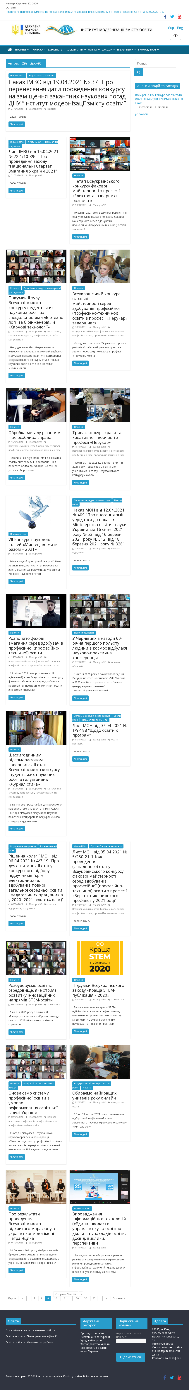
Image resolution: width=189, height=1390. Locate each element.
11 (63, 1298)
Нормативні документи (41, 75)
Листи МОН (80, 846)
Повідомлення (18, 534)
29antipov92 (35, 108)
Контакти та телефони (166, 1358)
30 (85, 1298)
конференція (41, 335)
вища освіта (53, 331)
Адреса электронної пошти (128, 1335)
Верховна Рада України (95, 1337)
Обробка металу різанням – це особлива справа (34, 435)
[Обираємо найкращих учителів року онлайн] (100, 1047)
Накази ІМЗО (17, 75)
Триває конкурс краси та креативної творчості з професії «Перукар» (96, 437)
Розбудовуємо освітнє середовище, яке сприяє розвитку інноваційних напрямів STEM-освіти (32, 992)
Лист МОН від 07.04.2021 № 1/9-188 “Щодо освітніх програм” (99, 730)
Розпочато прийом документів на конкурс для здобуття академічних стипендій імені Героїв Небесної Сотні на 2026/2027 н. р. (85, 11)
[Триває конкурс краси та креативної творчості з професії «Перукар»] (100, 390)
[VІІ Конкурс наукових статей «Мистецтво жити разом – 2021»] (36, 497)
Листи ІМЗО (34, 141)
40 (93, 1298)
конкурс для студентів (20, 335)
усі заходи (141, 114)
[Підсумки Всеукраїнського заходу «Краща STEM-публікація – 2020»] (100, 943)
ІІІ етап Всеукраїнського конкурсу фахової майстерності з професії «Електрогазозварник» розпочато (96, 190)
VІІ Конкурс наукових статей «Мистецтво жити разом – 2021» (33, 544)
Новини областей (84, 632)
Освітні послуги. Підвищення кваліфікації (31, 1336)
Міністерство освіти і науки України (93, 1349)
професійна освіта (82, 335)
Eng (180, 27)
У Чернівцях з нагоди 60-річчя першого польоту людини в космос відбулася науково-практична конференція (99, 647)
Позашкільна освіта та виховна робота (30, 1330)
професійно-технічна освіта (109, 335)
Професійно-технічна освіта (106, 846)
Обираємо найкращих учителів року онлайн (94, 1095)
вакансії (51, 108)
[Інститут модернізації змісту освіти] (10, 49)
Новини (78, 175)
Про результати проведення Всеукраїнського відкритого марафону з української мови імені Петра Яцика (31, 1226)
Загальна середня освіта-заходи (92, 500)
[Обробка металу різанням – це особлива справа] (36, 390)
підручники (29, 908)
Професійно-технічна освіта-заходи (31, 1085)
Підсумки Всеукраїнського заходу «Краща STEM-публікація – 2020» (98, 990)
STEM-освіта (53, 1004)
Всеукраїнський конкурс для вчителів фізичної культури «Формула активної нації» (159, 98)
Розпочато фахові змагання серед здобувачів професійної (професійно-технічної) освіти (35, 645)
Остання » (119, 1298)
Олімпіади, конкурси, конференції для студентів (34, 290)
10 (55, 1298)
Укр (171, 27)
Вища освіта (17, 141)
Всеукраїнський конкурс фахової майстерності (98, 331)
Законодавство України (95, 1344)
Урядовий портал (91, 1340)
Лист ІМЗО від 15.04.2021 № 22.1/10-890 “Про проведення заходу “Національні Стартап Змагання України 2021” (33, 161)
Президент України (92, 1333)
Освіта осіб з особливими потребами (29, 1342)
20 (77, 1298)
